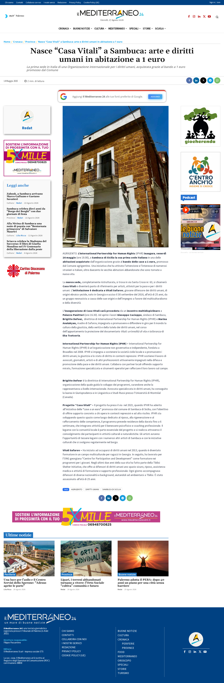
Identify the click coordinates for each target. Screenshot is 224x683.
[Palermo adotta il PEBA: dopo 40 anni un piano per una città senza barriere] (143, 558)
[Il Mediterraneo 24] (112, 14)
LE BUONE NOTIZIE (196, 252)
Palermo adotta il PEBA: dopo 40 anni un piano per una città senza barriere (141, 583)
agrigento (76, 489)
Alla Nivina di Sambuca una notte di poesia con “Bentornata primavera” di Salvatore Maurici (26, 227)
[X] (204, 16)
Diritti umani (92, 489)
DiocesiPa (184, 252)
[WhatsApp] (217, 80)
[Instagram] (194, 16)
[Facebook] (189, 16)
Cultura (10, 203)
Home (7, 41)
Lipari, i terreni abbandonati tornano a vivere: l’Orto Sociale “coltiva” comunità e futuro (82, 583)
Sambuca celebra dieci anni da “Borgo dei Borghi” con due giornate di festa (26, 211)
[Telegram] (210, 80)
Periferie (10, 574)
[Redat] (27, 116)
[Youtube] (209, 16)
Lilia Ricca (21, 235)
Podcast (189, 197)
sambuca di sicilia (111, 489)
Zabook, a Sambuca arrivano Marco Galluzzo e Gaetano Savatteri (25, 196)
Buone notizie (127, 574)
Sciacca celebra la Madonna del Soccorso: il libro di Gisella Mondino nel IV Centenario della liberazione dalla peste (26, 245)
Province (30, 41)
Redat (27, 128)
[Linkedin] (199, 16)
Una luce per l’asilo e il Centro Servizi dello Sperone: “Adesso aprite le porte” (25, 583)
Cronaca (18, 41)
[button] (217, 17)
